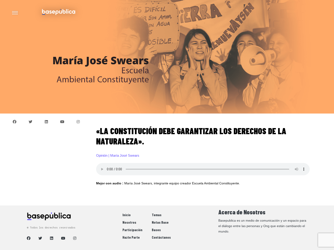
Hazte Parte (131, 237)
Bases (156, 230)
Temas (157, 215)
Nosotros (129, 222)
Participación (132, 230)
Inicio (126, 215)
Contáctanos (161, 237)
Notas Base (160, 222)
